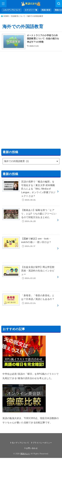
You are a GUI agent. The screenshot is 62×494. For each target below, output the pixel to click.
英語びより (25, 454)
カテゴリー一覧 (31, 10)
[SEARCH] (59, 3)
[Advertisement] (31, 98)
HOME (6, 16)
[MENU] (3, 3)
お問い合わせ (32, 448)
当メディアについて (20, 443)
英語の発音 (46, 10)
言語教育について (18, 16)
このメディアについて (12, 10)
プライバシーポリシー (42, 443)
